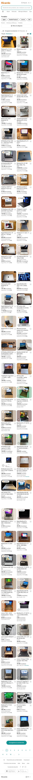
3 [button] (14, 750)
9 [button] (6, 754)
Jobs (28, 763)
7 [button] (29, 750)
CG (4, 760)
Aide (19, 763)
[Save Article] (15, 49)
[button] (24, 3)
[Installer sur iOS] (10, 771)
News (23, 763)
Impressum (27, 760)
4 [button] (18, 750)
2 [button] (10, 750)
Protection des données (10, 763)
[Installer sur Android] (22, 771)
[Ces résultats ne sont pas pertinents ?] (26, 31)
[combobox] (16, 8)
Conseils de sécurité (13, 767)
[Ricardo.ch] (5, 3)
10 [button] (10, 754)
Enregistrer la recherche (16, 742)
